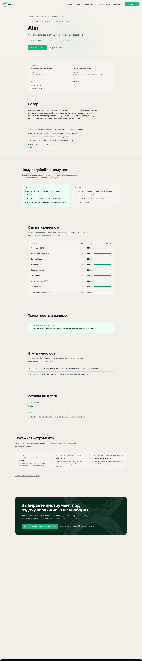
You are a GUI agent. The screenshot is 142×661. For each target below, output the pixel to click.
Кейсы (101, 4)
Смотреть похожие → (56, 48)
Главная (30, 16)
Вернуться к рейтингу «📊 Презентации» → (77, 526)
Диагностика (132, 4)
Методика (69, 4)
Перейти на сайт (36, 48)
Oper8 (78, 4)
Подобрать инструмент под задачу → (39, 526)
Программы (89, 4)
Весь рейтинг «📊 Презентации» (27, 475)
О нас (108, 4)
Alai (31, 406)
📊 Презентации (53, 16)
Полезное (117, 4)
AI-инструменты (40, 16)
